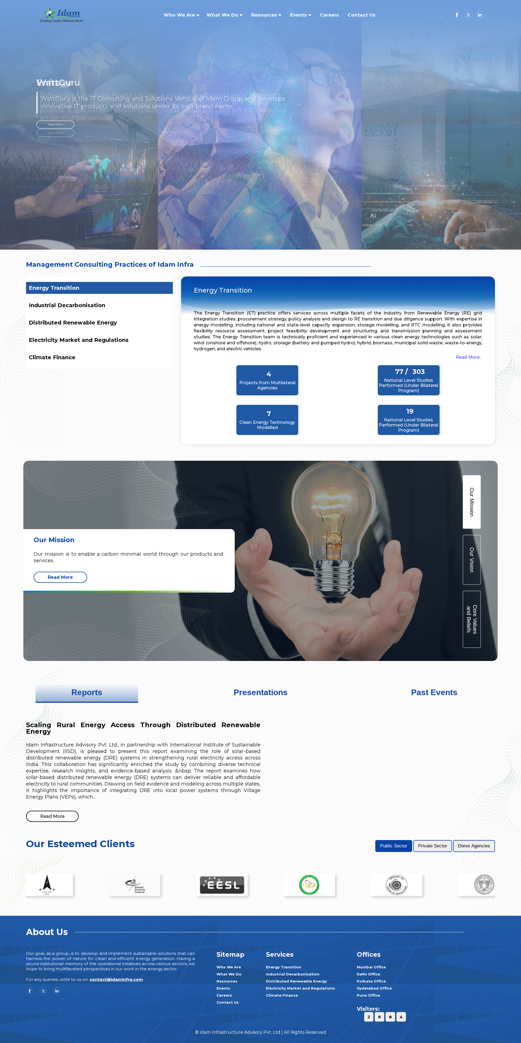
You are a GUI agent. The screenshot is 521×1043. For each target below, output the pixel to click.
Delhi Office (368, 974)
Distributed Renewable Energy (73, 322)
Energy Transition (54, 288)
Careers (329, 15)
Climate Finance (52, 357)
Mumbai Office (371, 967)
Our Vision (472, 559)
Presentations (261, 692)
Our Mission (472, 501)
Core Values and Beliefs (472, 619)
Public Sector (393, 845)
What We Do (223, 15)
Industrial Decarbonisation (67, 305)
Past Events (434, 692)
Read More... (469, 357)
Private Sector (432, 845)
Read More (55, 137)
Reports (86, 692)
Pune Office (368, 995)
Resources (264, 15)
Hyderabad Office (374, 988)
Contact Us (362, 15)
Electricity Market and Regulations (79, 340)
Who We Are (179, 15)
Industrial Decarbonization (292, 974)
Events (299, 15)
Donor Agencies (474, 845)
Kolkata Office (371, 981)
